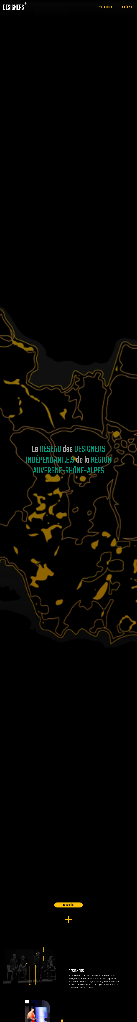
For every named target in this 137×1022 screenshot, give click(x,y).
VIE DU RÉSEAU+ (107, 7)
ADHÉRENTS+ (128, 7)
